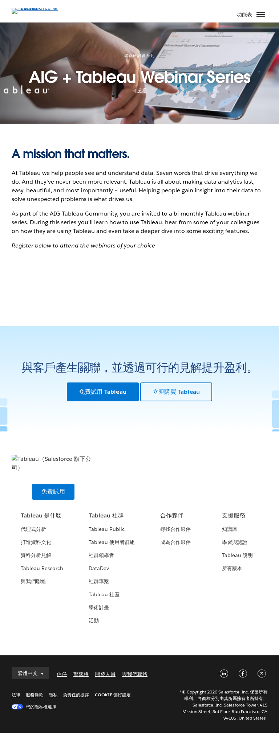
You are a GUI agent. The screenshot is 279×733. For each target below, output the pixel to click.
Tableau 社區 (104, 594)
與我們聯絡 (33, 581)
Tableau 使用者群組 (112, 542)
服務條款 (34, 695)
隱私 (53, 695)
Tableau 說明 (237, 555)
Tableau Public (107, 529)
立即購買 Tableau (176, 392)
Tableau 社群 (106, 515)
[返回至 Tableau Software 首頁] (37, 8)
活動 (94, 620)
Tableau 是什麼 (41, 515)
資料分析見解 (36, 555)
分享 (142, 90)
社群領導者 (101, 555)
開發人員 (105, 674)
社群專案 (99, 581)
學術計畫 (99, 607)
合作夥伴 (171, 515)
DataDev (99, 568)
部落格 (81, 674)
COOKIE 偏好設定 (113, 695)
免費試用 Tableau (102, 392)
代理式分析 (33, 529)
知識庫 (229, 529)
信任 (62, 674)
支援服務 (233, 515)
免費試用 (53, 491)
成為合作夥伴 (175, 542)
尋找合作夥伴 (175, 529)
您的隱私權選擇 (41, 707)
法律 (16, 695)
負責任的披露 (76, 695)
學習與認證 (234, 542)
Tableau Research (42, 568)
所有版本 (232, 568)
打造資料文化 (36, 542)
